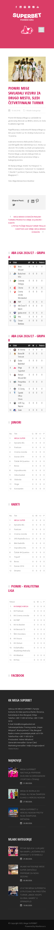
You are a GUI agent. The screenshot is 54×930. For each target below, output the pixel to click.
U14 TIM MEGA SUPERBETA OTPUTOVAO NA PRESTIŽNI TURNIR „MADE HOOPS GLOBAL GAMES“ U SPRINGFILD (33, 895)
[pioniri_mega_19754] (27, 69)
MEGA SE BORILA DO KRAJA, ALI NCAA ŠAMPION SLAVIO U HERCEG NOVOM (32, 794)
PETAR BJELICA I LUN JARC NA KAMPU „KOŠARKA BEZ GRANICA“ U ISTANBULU (32, 851)
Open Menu (41, 29)
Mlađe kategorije (33, 110)
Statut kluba (13, 748)
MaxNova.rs (41, 926)
